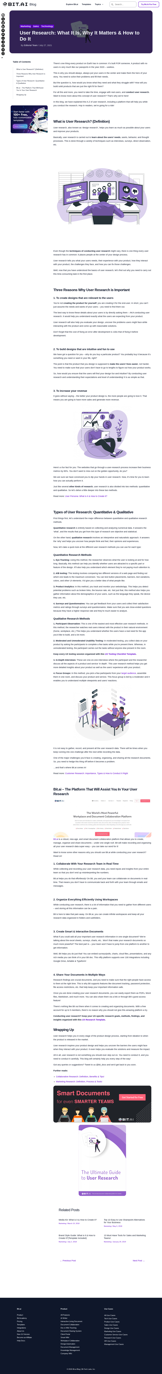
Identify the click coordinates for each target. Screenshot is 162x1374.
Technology (47, 26)
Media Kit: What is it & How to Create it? (78, 1220)
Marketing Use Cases (112, 1331)
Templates (86, 4)
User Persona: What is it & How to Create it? (86, 496)
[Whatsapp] (3, 38)
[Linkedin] (3, 27)
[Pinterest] (3, 30)
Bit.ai (55, 839)
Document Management (70, 1347)
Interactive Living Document (71, 1321)
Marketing (26, 26)
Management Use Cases (114, 1344)
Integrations (21, 1328)
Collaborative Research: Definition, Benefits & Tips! (80, 1076)
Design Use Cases (111, 1328)
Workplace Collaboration (70, 1341)
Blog (33, 4)
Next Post (139, 1261)
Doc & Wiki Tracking (68, 1328)
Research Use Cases (112, 1338)
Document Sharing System (71, 1331)
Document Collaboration (70, 1325)
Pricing (19, 1321)
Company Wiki (66, 1353)
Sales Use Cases (111, 1325)
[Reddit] (3, 23)
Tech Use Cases (110, 1318)
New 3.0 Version (23, 1334)
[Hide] (2, 58)
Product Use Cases (112, 1322)
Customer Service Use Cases (116, 1335)
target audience (128, 673)
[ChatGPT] (3, 46)
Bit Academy (22, 1318)
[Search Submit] (112, 4)
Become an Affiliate (24, 1337)
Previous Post (68, 1261)
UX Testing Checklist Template (120, 654)
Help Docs (21, 1341)
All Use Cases (109, 1315)
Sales (36, 26)
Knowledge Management (70, 1350)
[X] (3, 19)
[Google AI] (3, 42)
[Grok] (3, 53)
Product (20, 1315)
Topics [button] (98, 4)
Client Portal (65, 1334)
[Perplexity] (3, 50)
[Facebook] (3, 15)
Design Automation (68, 1344)
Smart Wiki (65, 1337)
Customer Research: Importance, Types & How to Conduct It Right (96, 773)
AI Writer (64, 1318)
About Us (20, 1331)
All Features (65, 1315)
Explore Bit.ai (72, 4)
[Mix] (3, 34)
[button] (102, 4)
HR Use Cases (110, 1341)
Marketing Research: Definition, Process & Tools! (79, 1081)
